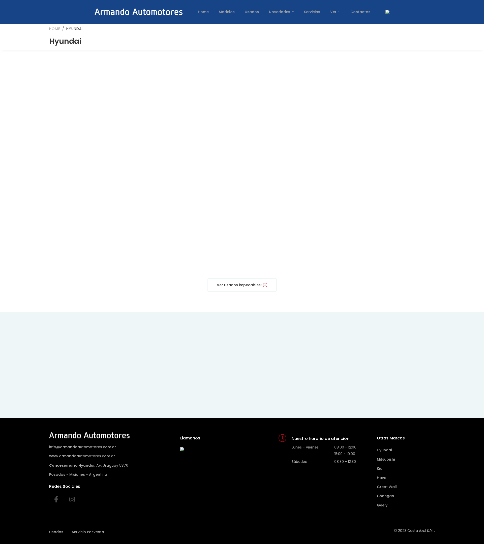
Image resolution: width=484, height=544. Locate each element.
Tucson (388, 183)
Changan (385, 495)
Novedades (280, 11)
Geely (382, 505)
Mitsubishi (386, 459)
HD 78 (291, 256)
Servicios (312, 11)
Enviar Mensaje (330, 386)
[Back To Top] (469, 529)
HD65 (388, 256)
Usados (252, 11)
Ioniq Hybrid (291, 115)
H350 (193, 256)
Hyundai (384, 450)
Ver (334, 11)
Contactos (360, 11)
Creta (95, 183)
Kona (291, 183)
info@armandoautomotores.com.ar (82, 447)
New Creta (193, 188)
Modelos (227, 11)
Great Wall (387, 486)
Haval (382, 477)
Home (203, 11)
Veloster (95, 111)
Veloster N (193, 111)
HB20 (388, 111)
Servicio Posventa (88, 531)
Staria (95, 262)
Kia (379, 468)
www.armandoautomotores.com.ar (82, 456)
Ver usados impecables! (239, 284)
